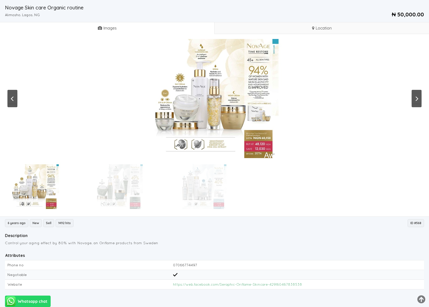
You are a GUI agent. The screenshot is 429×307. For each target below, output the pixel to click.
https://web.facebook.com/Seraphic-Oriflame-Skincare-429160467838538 (237, 284)
